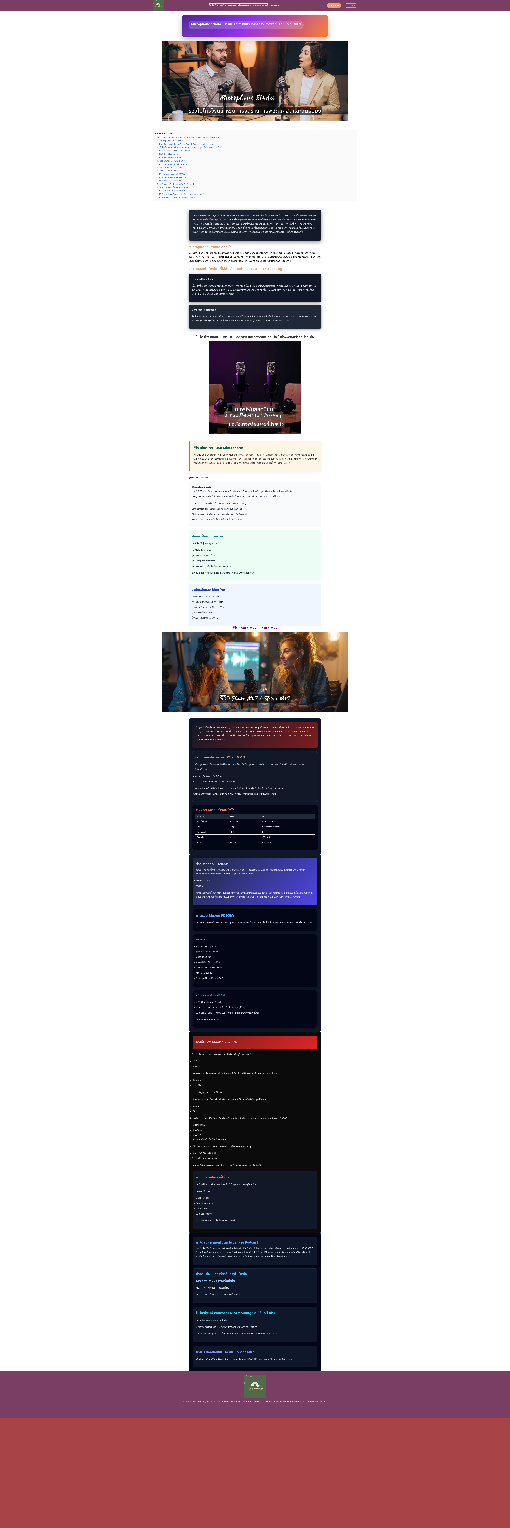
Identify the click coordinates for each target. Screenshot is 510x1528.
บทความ (275, 5)
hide (169, 133)
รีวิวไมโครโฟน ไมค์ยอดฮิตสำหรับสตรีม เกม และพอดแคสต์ (238, 5)
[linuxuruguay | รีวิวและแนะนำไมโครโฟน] (179, 5)
